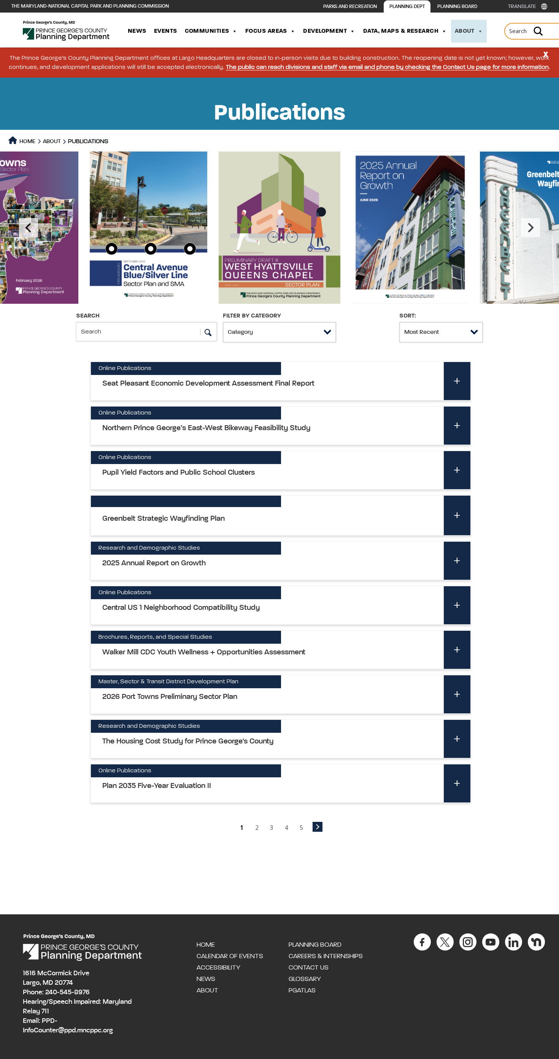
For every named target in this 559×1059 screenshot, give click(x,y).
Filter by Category (252, 316)
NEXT (317, 827)
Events (165, 31)
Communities (207, 31)
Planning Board (457, 6)
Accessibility (218, 967)
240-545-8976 (67, 992)
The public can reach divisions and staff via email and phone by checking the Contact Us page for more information (387, 67)
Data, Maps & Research (400, 31)
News (137, 31)
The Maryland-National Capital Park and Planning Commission (90, 6)
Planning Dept (407, 6)
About (465, 31)
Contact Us (309, 967)
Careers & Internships (326, 956)
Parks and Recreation (350, 6)
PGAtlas (302, 990)
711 (45, 1011)
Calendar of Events (230, 956)
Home (26, 141)
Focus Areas (266, 31)
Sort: (407, 316)
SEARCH (88, 316)
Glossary (305, 979)
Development (325, 31)
